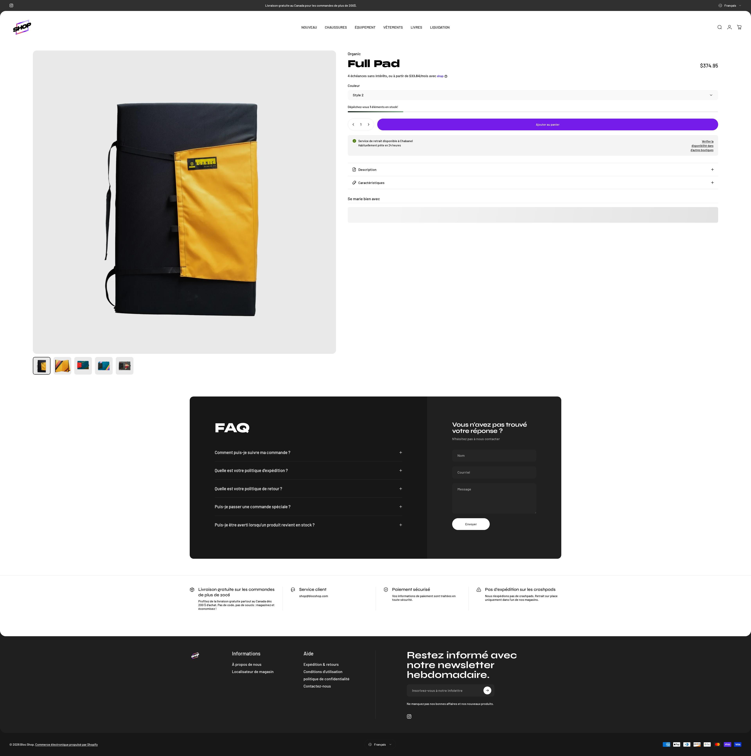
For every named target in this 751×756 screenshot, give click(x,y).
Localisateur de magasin (253, 671)
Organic (354, 53)
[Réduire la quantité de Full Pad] (352, 124)
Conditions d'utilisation (323, 671)
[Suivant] (325, 202)
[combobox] (730, 5)
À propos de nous (246, 664)
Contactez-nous (317, 686)
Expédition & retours (321, 664)
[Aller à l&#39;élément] (41, 366)
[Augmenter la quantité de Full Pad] (369, 124)
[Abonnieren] (487, 690)
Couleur (354, 85)
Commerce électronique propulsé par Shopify (66, 744)
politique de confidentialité (326, 678)
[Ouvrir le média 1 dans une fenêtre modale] (184, 202)
